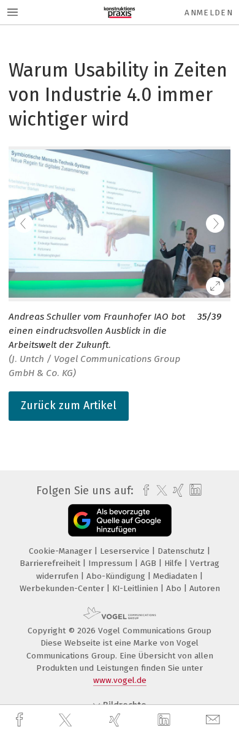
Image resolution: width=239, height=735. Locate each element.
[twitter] (67, 720)
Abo (175, 588)
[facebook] (21, 719)
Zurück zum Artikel (68, 405)
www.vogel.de (119, 680)
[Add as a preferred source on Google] (120, 520)
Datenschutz (182, 551)
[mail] (214, 719)
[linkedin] (165, 720)
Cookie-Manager (61, 551)
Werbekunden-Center (63, 588)
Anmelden (208, 12)
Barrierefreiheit (51, 563)
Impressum (111, 563)
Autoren (204, 588)
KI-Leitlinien (136, 588)
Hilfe (174, 563)
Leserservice (126, 551)
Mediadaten (176, 576)
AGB (149, 563)
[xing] (116, 720)
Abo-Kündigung (117, 576)
